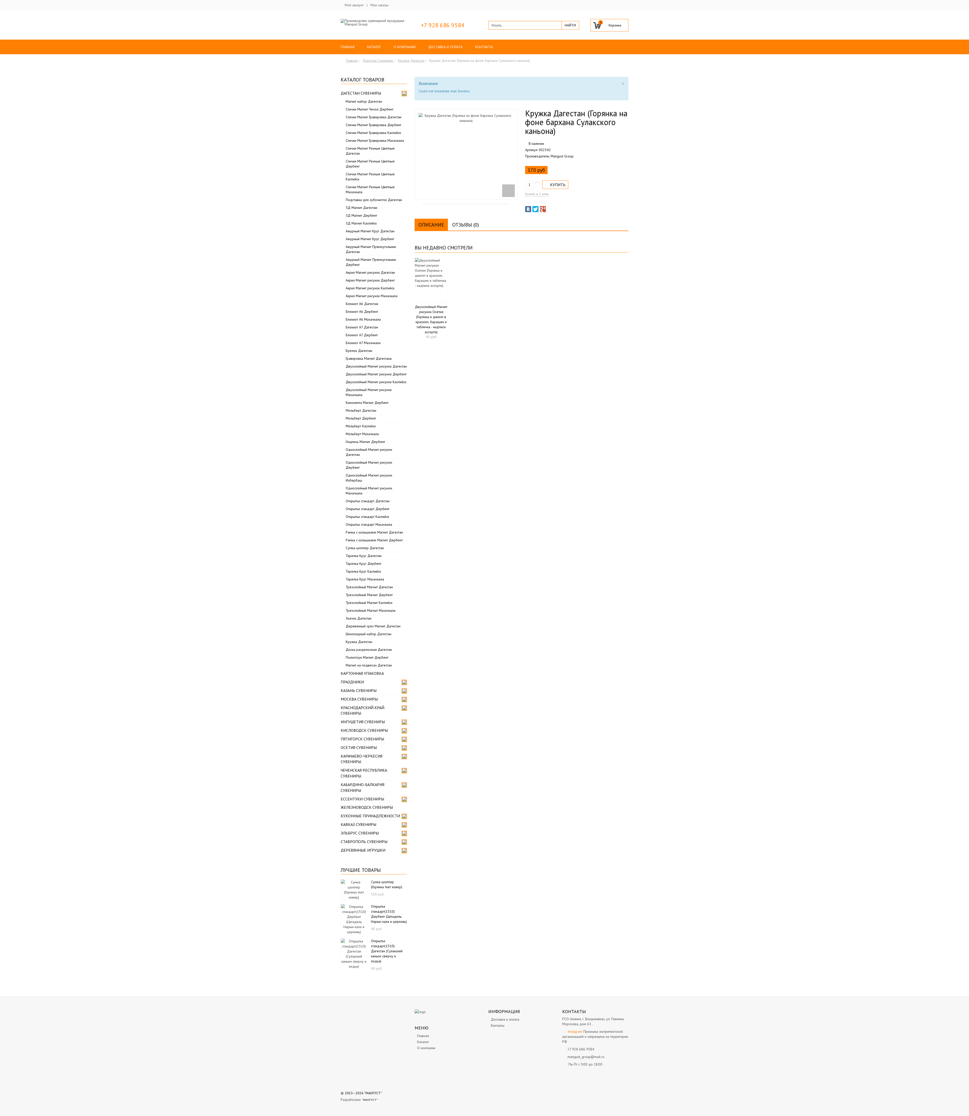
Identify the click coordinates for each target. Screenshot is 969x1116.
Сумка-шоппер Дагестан (365, 548)
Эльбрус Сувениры (360, 832)
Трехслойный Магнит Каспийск (369, 602)
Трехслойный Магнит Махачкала (370, 610)
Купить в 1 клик (537, 194)
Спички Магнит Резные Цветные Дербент (370, 164)
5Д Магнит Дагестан (361, 207)
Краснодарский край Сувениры (362, 710)
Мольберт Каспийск (361, 426)
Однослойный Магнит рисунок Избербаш (369, 478)
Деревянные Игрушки (363, 850)
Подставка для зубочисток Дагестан (374, 200)
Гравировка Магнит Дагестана (369, 358)
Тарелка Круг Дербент (363, 563)
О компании (405, 47)
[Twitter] (535, 209)
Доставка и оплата (445, 47)
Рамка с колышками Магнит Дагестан (374, 532)
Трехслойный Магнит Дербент (369, 595)
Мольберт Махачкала (362, 434)
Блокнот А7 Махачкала (363, 343)
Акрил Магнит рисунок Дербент (370, 280)
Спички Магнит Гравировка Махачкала (375, 140)
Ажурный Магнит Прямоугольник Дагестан (371, 249)
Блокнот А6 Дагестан (362, 303)
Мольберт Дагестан (361, 410)
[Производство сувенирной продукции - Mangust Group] (374, 22)
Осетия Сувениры (359, 747)
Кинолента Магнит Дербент (367, 402)
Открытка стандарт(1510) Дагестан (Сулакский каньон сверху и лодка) (386, 951)
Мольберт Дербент (361, 418)
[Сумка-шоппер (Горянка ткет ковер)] (354, 889)
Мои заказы (379, 5)
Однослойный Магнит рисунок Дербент (369, 465)
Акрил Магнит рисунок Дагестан (370, 272)
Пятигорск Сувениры (362, 738)
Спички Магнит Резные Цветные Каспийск (370, 176)
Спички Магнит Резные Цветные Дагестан (370, 151)
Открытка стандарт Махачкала (369, 524)
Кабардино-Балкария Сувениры (362, 787)
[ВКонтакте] (528, 209)
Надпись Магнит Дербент (365, 441)
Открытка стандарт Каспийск (367, 516)
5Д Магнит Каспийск (361, 223)
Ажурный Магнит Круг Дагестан (370, 231)
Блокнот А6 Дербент (362, 311)
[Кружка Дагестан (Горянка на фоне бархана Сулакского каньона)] (466, 154)
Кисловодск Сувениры (364, 730)
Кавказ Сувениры (358, 824)
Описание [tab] (431, 224)
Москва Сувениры (359, 699)
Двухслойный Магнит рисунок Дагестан (376, 366)
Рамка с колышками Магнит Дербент (374, 540)
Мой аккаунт (354, 5)
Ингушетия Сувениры (363, 721)
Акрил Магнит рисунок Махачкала (371, 296)
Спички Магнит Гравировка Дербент (373, 125)
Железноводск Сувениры (367, 807)
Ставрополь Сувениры (364, 841)
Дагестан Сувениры (378, 60)
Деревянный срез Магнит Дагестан (373, 626)
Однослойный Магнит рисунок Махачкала (369, 490)
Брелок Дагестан (359, 350)
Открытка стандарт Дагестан (368, 501)
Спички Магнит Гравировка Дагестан (373, 117)
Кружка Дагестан (411, 60)
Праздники (352, 681)
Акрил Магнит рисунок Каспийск (370, 288)
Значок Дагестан (358, 618)
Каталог (374, 47)
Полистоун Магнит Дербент (367, 657)
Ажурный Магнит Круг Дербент (370, 239)
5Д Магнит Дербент (361, 215)
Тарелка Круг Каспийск (363, 571)
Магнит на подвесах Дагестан (369, 665)
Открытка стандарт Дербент (367, 509)
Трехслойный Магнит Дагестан (369, 587)
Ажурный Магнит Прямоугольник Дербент (371, 262)
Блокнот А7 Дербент (362, 335)
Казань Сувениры (358, 690)
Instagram (575, 1031)
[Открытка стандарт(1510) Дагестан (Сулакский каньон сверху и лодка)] (354, 953)
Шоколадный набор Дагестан (368, 634)
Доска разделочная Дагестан (369, 649)
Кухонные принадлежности (370, 815)
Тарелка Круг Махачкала (365, 579)
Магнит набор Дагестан (364, 101)
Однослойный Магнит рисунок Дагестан (369, 452)
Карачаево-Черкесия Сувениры (361, 759)
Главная (348, 47)
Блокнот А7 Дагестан (362, 327)
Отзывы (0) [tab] (465, 224)
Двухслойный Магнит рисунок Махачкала (369, 392)
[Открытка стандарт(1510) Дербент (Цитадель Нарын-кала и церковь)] (354, 918)
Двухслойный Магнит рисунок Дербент (376, 374)
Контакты (484, 47)
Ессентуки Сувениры (362, 798)
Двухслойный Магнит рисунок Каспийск (376, 382)
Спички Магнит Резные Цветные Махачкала (370, 189)
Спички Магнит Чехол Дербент (369, 109)
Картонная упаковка (362, 673)
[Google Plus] (543, 209)
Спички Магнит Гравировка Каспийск (373, 132)
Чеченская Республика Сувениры (364, 773)
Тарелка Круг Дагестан (364, 555)
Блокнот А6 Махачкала (363, 319)
